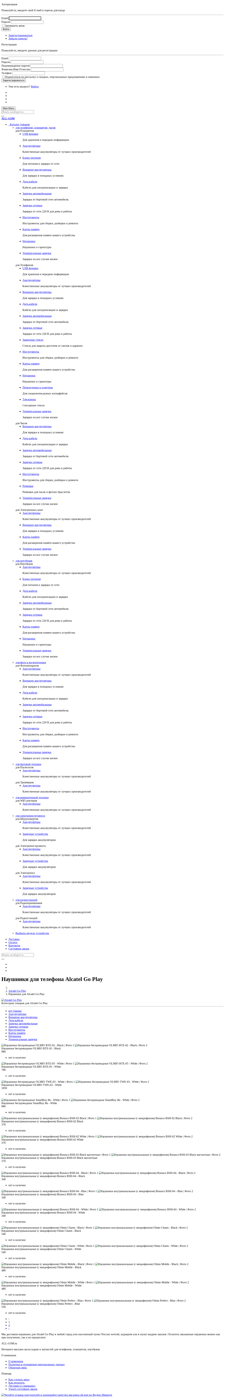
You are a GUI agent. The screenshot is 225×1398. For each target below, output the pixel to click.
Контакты (14, 945)
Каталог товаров (19, 124)
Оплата (12, 942)
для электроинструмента (30, 815)
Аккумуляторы (31, 145)
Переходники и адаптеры (37, 387)
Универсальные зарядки (36, 253)
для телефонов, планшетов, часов (35, 127)
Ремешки (27, 486)
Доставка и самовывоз (21, 1385)
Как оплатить (16, 1382)
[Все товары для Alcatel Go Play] (11, 1000)
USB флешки (30, 133)
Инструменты (30, 217)
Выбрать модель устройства (32, 933)
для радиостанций (26, 899)
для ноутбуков (23, 560)
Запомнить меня (14, 25)
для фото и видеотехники (30, 662)
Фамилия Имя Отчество (15, 69)
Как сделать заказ (18, 1379)
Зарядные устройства (35, 833)
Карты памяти (31, 229)
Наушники (28, 241)
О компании (15, 1361)
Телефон (6, 73)
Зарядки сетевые (32, 205)
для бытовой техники (28, 764)
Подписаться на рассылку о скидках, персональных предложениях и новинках (52, 76)
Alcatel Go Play (17, 990)
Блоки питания (31, 157)
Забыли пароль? (18, 38)
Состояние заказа (18, 948)
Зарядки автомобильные (37, 193)
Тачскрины (29, 399)
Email (4, 18)
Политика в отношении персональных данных (36, 1364)
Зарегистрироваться (20, 35)
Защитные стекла (32, 339)
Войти (35, 86)
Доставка (14, 939)
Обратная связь (17, 1367)
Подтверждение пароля (15, 65)
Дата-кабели (29, 181)
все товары (15, 1010)
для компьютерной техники (32, 797)
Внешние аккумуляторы (37, 169)
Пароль (5, 21)
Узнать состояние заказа (22, 1388)
